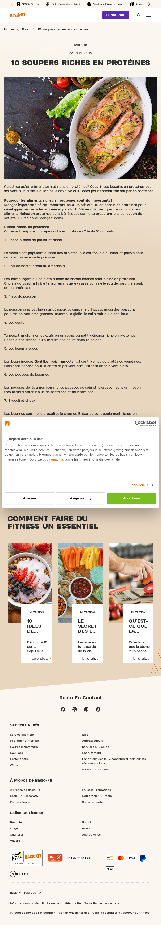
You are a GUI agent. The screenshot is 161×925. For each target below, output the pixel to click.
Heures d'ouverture (24, 746)
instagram (86, 709)
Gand (86, 828)
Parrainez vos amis (95, 769)
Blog (85, 734)
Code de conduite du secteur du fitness (120, 912)
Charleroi (16, 834)
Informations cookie (24, 903)
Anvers (15, 840)
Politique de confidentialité (61, 903)
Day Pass (16, 753)
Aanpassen (78, 498)
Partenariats (19, 759)
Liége (14, 828)
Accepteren (131, 498)
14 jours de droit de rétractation (33, 912)
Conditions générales (74, 912)
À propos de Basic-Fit (25, 790)
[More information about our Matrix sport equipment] (79, 858)
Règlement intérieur (24, 740)
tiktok (98, 709)
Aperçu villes (91, 834)
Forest (86, 822)
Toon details (139, 485)
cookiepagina (53, 459)
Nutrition (80, 44)
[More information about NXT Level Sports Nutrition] (19, 874)
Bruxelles (16, 822)
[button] (11, 4)
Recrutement (91, 753)
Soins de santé (92, 802)
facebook (63, 709)
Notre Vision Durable (97, 796)
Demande (137, 15)
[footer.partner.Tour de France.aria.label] (26, 858)
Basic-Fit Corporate (24, 796)
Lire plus (39, 659)
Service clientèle (22, 734)
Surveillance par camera (101, 903)
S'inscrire (115, 15)
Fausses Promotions (96, 790)
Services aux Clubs (95, 746)
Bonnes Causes (20, 802)
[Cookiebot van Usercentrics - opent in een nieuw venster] (137, 423)
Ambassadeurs (92, 740)
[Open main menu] (148, 15)
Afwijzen (29, 498)
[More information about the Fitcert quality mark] (55, 858)
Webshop (16, 765)
